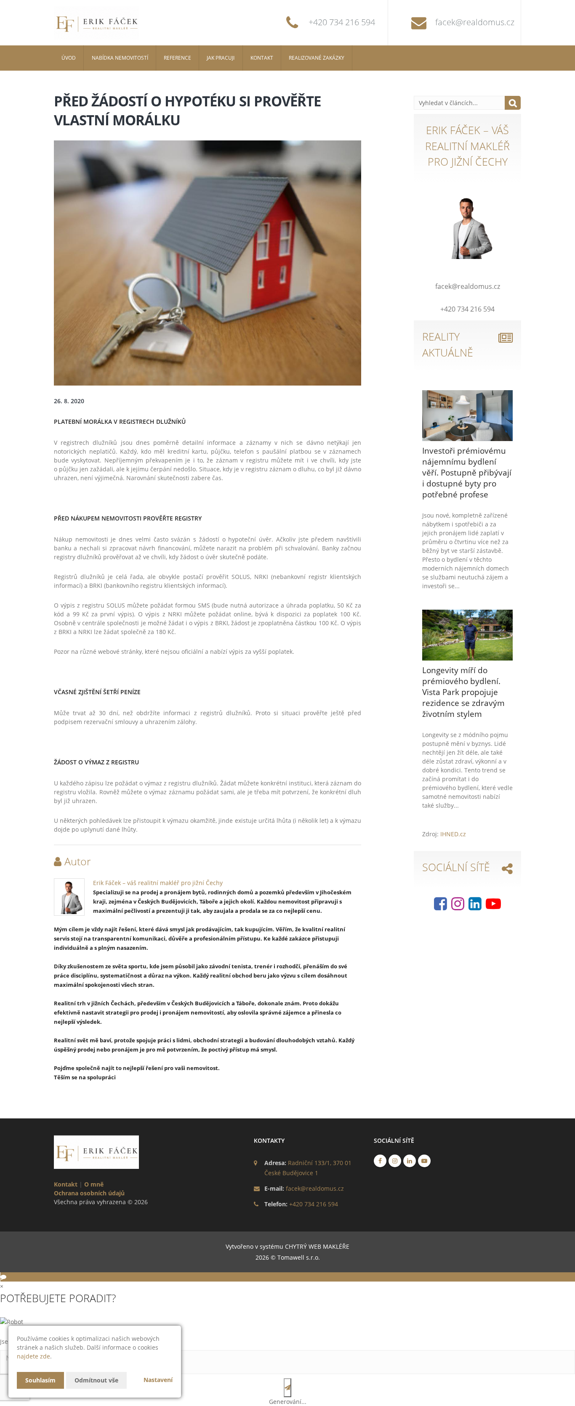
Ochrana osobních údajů (89, 1193)
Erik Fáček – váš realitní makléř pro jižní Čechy (158, 883)
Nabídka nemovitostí (120, 57)
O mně (94, 1184)
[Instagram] (457, 907)
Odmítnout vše (96, 1380)
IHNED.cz (453, 834)
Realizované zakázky (316, 57)
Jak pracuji (220, 57)
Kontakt (261, 57)
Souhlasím (40, 1380)
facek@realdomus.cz (474, 22)
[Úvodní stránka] (106, 23)
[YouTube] (493, 907)
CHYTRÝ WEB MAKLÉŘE (317, 1246)
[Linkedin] (475, 907)
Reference (177, 57)
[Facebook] (440, 907)
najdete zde (33, 1356)
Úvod (68, 57)
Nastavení (158, 1380)
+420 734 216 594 (342, 22)
